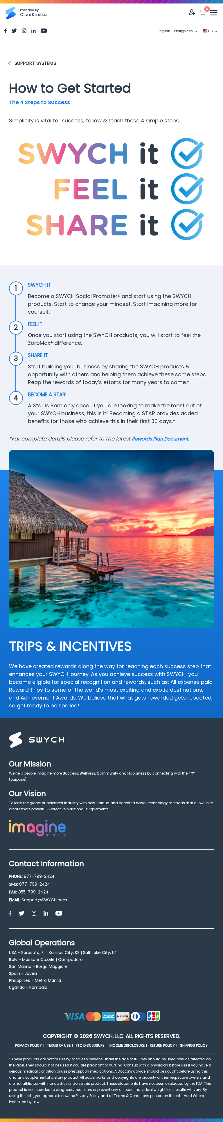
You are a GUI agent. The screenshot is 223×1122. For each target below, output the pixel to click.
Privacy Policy (28, 1045)
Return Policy (162, 1045)
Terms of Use (59, 1045)
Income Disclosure (127, 1045)
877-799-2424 (39, 876)
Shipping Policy (194, 1045)
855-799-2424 (33, 892)
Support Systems (35, 63)
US (210, 30)
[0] (202, 13)
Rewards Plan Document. (160, 439)
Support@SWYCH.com (44, 900)
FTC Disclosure (90, 1045)
